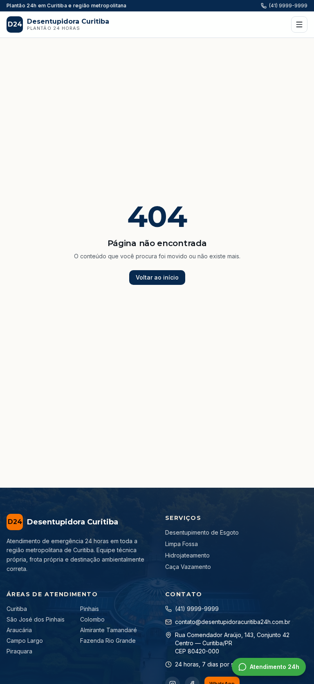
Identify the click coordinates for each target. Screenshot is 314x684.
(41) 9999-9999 (288, 5)
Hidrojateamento (187, 555)
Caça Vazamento (188, 566)
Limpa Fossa (181, 543)
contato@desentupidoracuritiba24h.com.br (232, 621)
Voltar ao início (157, 277)
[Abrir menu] (299, 24)
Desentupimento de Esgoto (202, 532)
